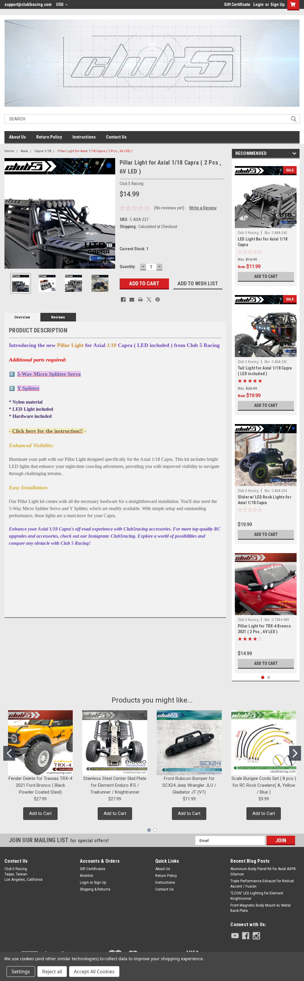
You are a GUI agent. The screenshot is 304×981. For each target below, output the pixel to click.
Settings (21, 971)
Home (9, 151)
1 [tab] (263, 677)
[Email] (131, 299)
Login (258, 4)
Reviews (58, 317)
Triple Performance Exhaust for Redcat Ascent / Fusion (262, 883)
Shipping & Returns (95, 889)
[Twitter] (149, 299)
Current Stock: (134, 248)
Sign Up (277, 4)
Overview (22, 317)
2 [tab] (268, 677)
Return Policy (49, 137)
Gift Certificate (237, 4)
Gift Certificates (92, 869)
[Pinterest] (157, 299)
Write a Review (203, 208)
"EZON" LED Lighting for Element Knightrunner (256, 896)
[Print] (140, 299)
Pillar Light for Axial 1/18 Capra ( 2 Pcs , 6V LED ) (95, 151)
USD (60, 4)
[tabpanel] (266, 224)
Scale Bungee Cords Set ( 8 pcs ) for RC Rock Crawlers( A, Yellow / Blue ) (264, 785)
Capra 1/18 (42, 151)
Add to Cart (266, 276)
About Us (17, 137)
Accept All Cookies (94, 971)
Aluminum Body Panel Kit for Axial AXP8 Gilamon (263, 871)
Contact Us (116, 137)
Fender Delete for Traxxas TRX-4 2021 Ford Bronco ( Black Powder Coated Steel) (40, 785)
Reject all (52, 971)
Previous (10, 213)
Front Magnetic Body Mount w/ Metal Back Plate (260, 908)
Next (109, 213)
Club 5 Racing (248, 233)
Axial (24, 151)
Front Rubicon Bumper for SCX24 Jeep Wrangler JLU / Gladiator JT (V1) (189, 785)
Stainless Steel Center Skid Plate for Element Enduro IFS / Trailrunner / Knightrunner (114, 785)
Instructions (84, 137)
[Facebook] (123, 299)
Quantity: (128, 266)
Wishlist (86, 876)
